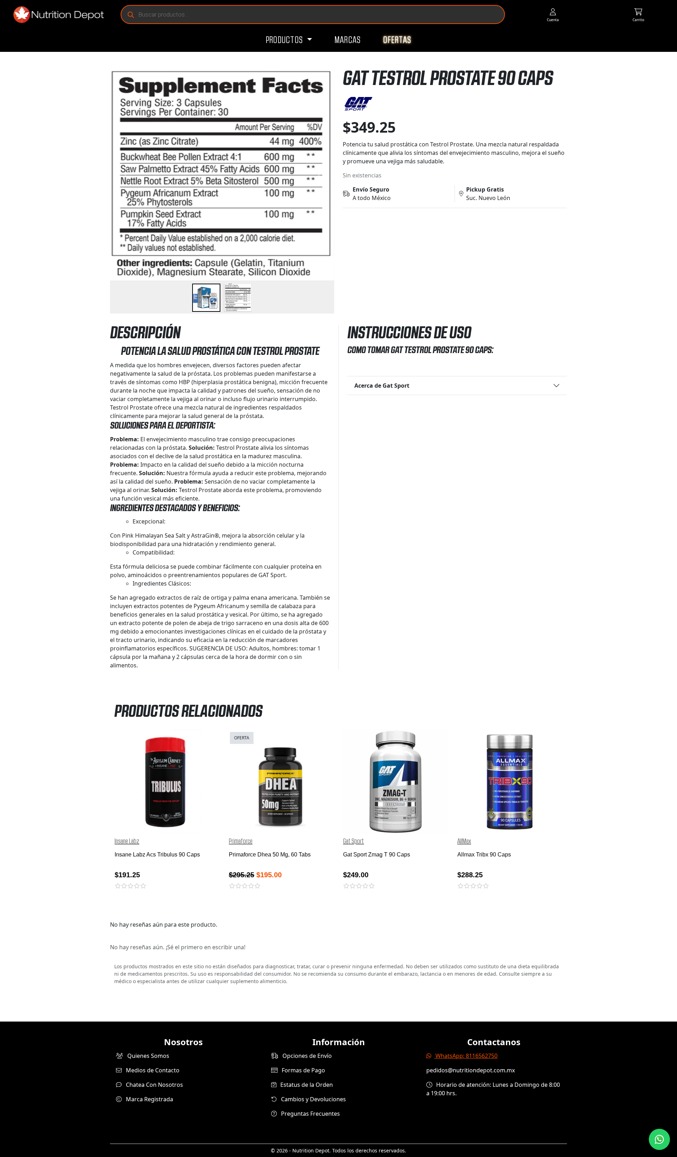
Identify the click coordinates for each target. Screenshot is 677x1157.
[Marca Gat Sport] (455, 103)
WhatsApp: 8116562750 (466, 1056)
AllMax (464, 841)
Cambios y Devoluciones (313, 1099)
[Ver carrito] (638, 14)
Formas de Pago (302, 1070)
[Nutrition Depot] (55, 14)
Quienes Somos (147, 1056)
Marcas (348, 40)
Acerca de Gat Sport (381, 385)
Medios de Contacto (151, 1070)
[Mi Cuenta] (552, 14)
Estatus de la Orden (306, 1085)
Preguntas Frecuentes (310, 1113)
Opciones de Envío (306, 1056)
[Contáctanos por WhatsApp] (659, 1139)
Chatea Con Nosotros (153, 1085)
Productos (285, 40)
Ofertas (397, 40)
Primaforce (240, 841)
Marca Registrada (148, 1099)
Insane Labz (127, 841)
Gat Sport (353, 841)
